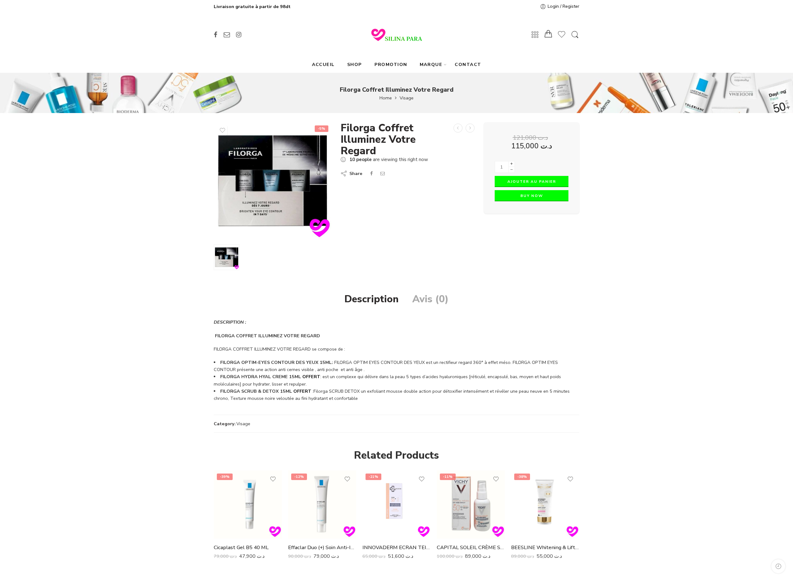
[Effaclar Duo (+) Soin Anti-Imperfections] (322, 504)
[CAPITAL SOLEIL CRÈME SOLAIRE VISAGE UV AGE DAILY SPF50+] (471, 504)
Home (385, 98)
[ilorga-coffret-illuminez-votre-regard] (272, 181)
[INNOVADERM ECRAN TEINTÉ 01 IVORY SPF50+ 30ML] (396, 504)
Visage (407, 98)
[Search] (575, 35)
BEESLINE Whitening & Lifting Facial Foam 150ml (545, 547)
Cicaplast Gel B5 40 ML (241, 547)
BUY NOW (531, 195)
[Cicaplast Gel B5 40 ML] (248, 504)
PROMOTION (391, 64)
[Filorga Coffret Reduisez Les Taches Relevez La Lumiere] (457, 128)
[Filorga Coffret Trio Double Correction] (470, 128)
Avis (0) (430, 299)
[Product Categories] (535, 34)
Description (371, 299)
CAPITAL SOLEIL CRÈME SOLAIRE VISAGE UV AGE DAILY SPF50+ (471, 547)
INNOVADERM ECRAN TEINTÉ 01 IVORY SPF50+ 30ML (396, 547)
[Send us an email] (227, 35)
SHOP (354, 64)
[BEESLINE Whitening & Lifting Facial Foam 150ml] (545, 504)
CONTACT (468, 64)
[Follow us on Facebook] (215, 35)
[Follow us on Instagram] (238, 35)
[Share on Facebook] (371, 173)
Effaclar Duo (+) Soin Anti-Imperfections (322, 547)
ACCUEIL (323, 64)
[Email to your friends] (382, 173)
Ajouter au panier (531, 181)
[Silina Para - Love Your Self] (396, 34)
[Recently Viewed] (778, 566)
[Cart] (548, 34)
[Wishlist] (222, 130)
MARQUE (431, 64)
